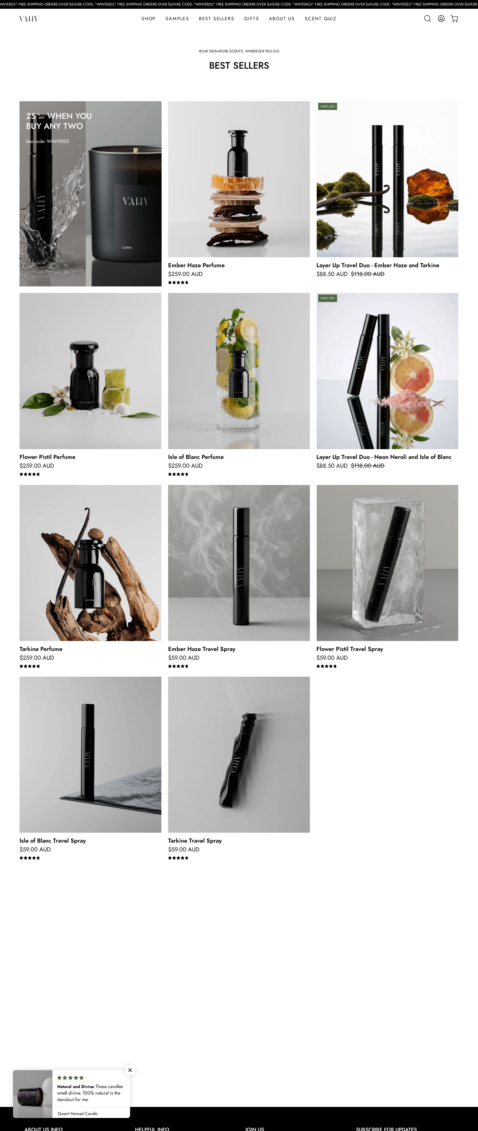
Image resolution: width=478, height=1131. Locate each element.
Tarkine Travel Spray (195, 841)
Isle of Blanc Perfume (196, 457)
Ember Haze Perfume (196, 265)
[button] (251, 18)
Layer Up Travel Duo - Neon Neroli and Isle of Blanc (384, 457)
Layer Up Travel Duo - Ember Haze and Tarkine (377, 265)
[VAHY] (29, 18)
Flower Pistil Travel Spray (349, 649)
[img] (178, 283)
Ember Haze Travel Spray (201, 649)
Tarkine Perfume (41, 649)
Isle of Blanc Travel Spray (53, 841)
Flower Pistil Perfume (47, 457)
